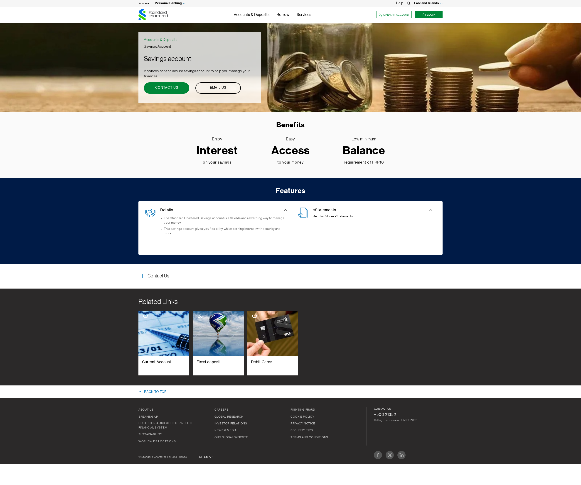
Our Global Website (231, 437)
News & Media (225, 430)
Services (304, 15)
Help (399, 3)
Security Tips (301, 430)
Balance (364, 151)
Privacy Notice (302, 423)
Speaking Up (148, 416)
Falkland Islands (426, 3)
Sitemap (205, 457)
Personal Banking (168, 3)
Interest (217, 151)
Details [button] (166, 210)
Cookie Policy (302, 416)
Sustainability (150, 434)
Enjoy (217, 139)
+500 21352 (385, 414)
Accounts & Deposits (251, 15)
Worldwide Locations (157, 441)
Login (431, 14)
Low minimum (364, 139)
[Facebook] (378, 455)
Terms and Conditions (309, 437)
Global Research (229, 416)
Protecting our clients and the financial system (165, 425)
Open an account (396, 14)
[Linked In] (401, 455)
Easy (290, 139)
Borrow (283, 15)
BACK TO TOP (155, 392)
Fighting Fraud (302, 409)
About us (145, 409)
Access (290, 151)
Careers (221, 409)
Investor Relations (230, 423)
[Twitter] (390, 455)
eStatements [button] (324, 210)
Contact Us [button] (158, 276)
